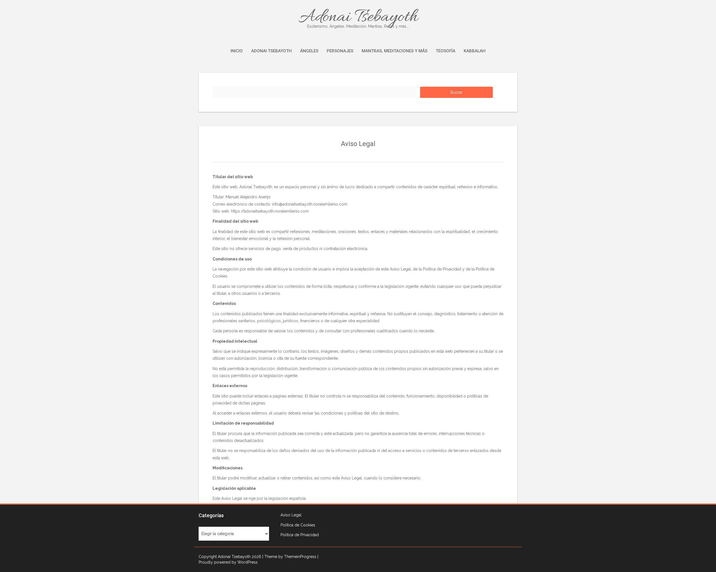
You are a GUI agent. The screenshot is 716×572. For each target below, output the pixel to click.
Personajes (340, 50)
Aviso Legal (291, 515)
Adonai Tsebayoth (358, 17)
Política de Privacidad (300, 535)
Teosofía (445, 50)
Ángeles (309, 50)
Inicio (236, 50)
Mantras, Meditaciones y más (394, 50)
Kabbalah (475, 50)
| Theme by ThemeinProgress (289, 556)
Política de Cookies (298, 525)
